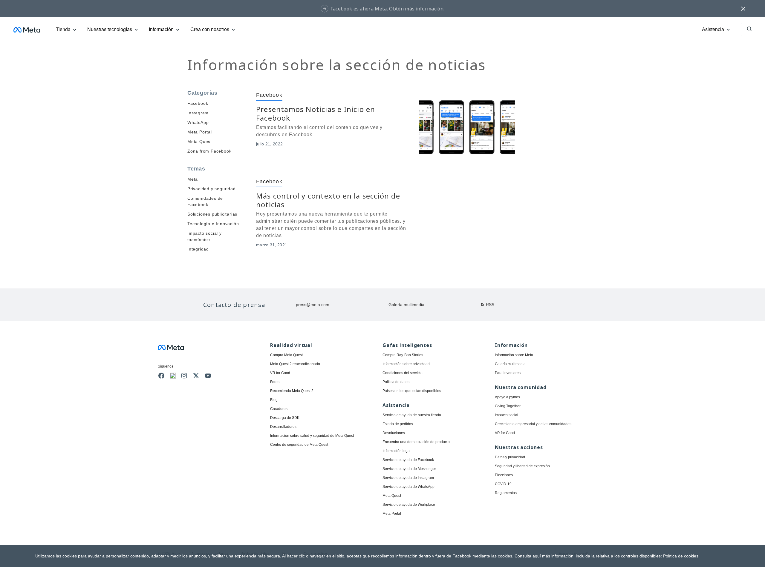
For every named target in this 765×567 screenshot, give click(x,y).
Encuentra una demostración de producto (416, 442)
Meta (192, 179)
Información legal (396, 451)
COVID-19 (503, 484)
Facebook (197, 103)
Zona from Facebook (209, 151)
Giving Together (508, 406)
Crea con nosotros (209, 29)
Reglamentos (506, 493)
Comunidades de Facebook (205, 201)
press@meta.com (312, 304)
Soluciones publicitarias (212, 214)
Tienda (63, 29)
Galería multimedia (406, 304)
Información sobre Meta (514, 355)
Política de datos (395, 382)
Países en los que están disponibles (411, 391)
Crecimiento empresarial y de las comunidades (533, 424)
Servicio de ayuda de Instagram (408, 478)
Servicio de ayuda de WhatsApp (408, 487)
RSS (490, 304)
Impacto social (506, 415)
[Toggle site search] (746, 29)
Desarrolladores (283, 427)
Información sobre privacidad (406, 364)
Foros (274, 382)
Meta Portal (199, 132)
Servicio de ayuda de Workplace (408, 505)
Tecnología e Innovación (213, 223)
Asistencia (713, 29)
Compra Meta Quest (286, 355)
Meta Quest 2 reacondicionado (295, 364)
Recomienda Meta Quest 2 (291, 391)
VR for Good (280, 373)
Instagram (198, 112)
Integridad (198, 249)
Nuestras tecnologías (109, 29)
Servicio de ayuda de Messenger (409, 469)
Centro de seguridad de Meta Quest (299, 444)
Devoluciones (393, 433)
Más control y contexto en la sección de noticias (328, 200)
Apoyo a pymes (507, 397)
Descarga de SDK (284, 418)
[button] (743, 8)
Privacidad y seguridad (211, 188)
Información (161, 29)
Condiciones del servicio (402, 373)
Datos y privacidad (510, 457)
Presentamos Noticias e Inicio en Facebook (315, 113)
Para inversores (508, 373)
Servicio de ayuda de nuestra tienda (411, 415)
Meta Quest (199, 141)
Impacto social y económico (204, 236)
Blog (274, 400)
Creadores (278, 409)
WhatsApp (198, 122)
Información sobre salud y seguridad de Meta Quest (312, 436)
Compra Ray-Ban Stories (402, 355)
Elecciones (504, 475)
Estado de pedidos (397, 424)
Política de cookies (680, 556)
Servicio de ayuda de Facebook (408, 460)
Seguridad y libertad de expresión (522, 466)
